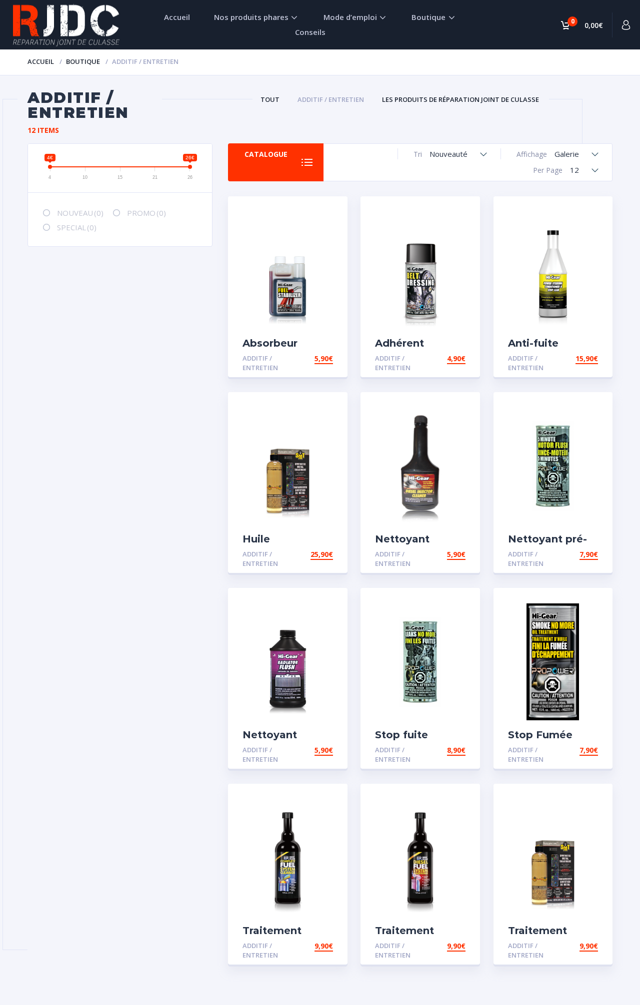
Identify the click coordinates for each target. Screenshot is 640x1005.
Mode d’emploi (350, 17)
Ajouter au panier (297, 358)
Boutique (429, 17)
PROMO (146, 213)
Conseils (310, 32)
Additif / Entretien (331, 99)
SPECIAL (76, 227)
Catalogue (266, 154)
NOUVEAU (80, 213)
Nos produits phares (251, 17)
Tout (270, 99)
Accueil (177, 17)
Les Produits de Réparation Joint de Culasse (460, 99)
